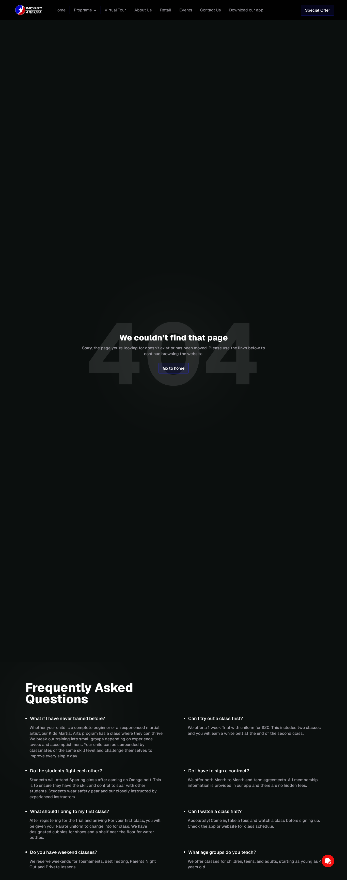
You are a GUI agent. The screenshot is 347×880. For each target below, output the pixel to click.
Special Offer (317, 10)
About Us (143, 10)
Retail (165, 10)
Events (185, 10)
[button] (85, 10)
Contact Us (210, 10)
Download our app (246, 10)
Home (60, 10)
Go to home (173, 368)
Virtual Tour (115, 10)
